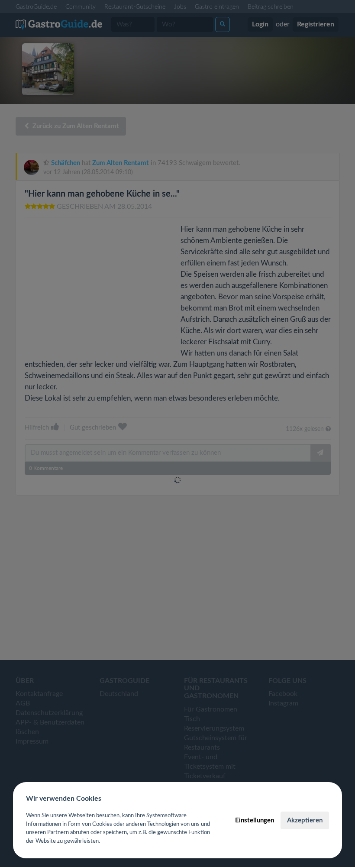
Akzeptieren (305, 820)
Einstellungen (254, 820)
